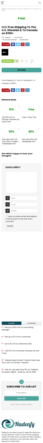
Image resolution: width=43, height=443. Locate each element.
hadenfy (7, 37)
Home (4, 9)
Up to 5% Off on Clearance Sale (18, 343)
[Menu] (2, 3)
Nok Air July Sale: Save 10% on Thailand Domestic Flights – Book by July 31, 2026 (20, 370)
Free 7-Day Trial (29, 117)
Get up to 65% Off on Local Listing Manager (17, 328)
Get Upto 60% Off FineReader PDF (29, 140)
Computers (6, 40)
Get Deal (21, 70)
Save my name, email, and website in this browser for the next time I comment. (21, 218)
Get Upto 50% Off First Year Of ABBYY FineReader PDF (10, 141)
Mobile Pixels (24, 40)
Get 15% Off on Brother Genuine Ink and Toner (10, 119)
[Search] (39, 3)
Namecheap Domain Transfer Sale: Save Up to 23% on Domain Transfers (21, 361)
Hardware (13, 40)
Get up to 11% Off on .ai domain (18, 336)
